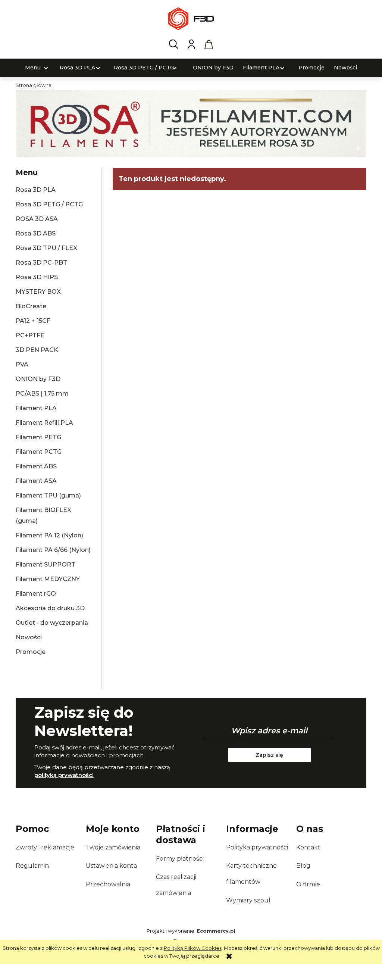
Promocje (31, 651)
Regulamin (32, 865)
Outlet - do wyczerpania (52, 622)
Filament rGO (36, 593)
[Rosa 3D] (191, 123)
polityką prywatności (64, 775)
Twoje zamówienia (113, 847)
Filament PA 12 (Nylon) (49, 535)
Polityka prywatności (257, 847)
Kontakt (308, 847)
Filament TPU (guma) (48, 495)
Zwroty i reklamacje (45, 847)
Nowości (29, 637)
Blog (303, 865)
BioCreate (31, 306)
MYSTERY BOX (38, 291)
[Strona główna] (190, 18)
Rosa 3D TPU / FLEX (46, 248)
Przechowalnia (108, 884)
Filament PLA (36, 408)
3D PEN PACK (37, 349)
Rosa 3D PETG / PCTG (49, 204)
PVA (22, 364)
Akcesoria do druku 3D (50, 608)
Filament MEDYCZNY (48, 579)
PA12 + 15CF (33, 320)
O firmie (308, 884)
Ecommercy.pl (216, 931)
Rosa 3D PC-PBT (41, 262)
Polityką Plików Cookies (193, 948)
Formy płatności (180, 858)
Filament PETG (38, 437)
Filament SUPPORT (45, 564)
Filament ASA (36, 480)
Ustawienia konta (111, 865)
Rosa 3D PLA (36, 189)
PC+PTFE (30, 335)
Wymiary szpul (248, 900)
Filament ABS (36, 466)
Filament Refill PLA (44, 422)
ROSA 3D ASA (37, 218)
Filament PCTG (39, 451)
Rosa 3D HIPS (37, 277)
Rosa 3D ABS (36, 233)
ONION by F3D (38, 379)
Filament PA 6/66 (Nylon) (53, 549)
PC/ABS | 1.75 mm (42, 393)
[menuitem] (33, 68)
